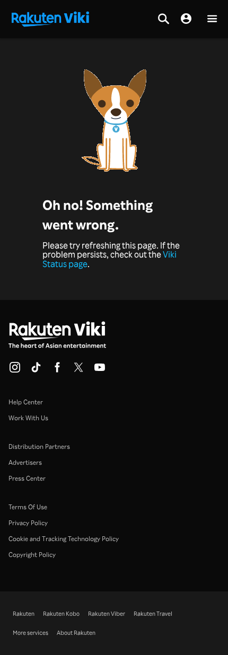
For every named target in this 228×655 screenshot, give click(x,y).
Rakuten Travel (153, 613)
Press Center (27, 478)
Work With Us (28, 418)
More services (30, 632)
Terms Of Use (27, 507)
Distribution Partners (39, 446)
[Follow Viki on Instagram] (14, 370)
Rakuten (23, 613)
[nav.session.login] (186, 19)
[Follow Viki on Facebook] (57, 370)
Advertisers (25, 462)
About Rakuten (76, 632)
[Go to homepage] (50, 18)
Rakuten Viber (106, 613)
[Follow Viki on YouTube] (99, 370)
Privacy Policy (28, 523)
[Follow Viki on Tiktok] (36, 370)
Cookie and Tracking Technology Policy (63, 539)
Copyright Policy (32, 555)
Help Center (25, 402)
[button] (212, 19)
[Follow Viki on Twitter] (78, 370)
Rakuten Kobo (61, 613)
